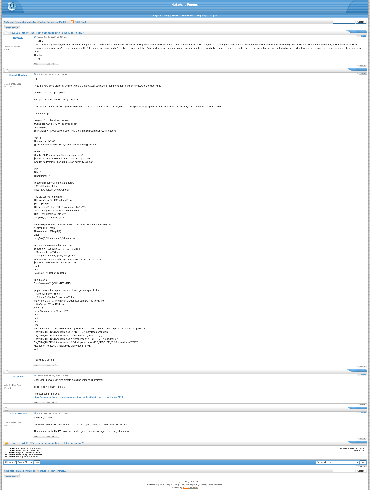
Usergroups (202, 15)
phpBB (161, 485)
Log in (213, 15)
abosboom (18, 376)
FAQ (166, 15)
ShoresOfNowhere (18, 75)
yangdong (18, 37)
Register (157, 15)
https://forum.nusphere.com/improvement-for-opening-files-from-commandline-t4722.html (80, 397)
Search (175, 15)
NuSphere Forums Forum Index (20, 22)
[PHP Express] (190, 488)
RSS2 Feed (80, 22)
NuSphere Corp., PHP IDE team (190, 482)
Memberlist (187, 15)
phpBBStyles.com (198, 485)
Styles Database (215, 485)
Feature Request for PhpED (52, 22)
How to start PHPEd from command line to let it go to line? (47, 443)
